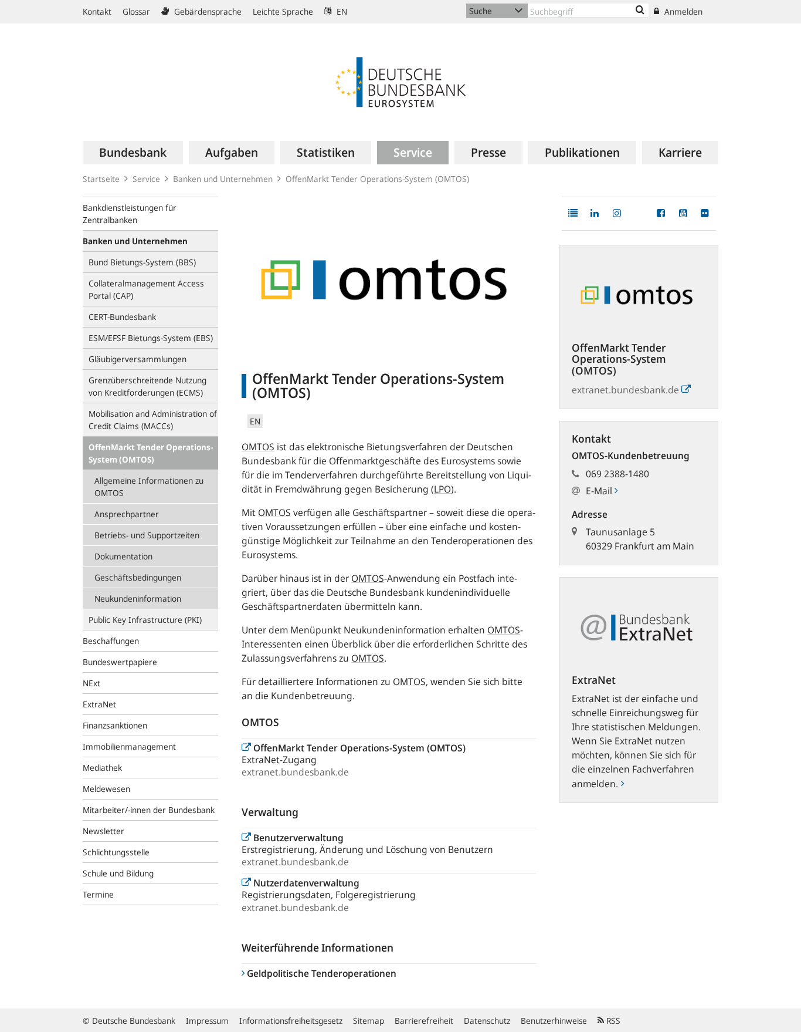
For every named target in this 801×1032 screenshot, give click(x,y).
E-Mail (600, 490)
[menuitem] (133, 152)
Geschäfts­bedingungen (137, 577)
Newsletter (103, 831)
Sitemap (368, 1020)
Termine (98, 894)
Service (146, 178)
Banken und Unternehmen (223, 178)
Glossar (136, 11)
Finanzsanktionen (115, 725)
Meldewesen (106, 788)
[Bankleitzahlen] (640, 11)
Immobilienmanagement (129, 746)
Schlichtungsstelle (116, 852)
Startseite (101, 178)
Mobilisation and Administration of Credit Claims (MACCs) (153, 419)
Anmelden (682, 11)
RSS (612, 1020)
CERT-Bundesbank (122, 316)
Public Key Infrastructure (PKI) (145, 619)
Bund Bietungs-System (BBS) (142, 262)
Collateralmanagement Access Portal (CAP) (146, 289)
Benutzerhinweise (554, 1020)
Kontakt (97, 11)
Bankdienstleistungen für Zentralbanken (130, 213)
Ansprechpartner (126, 514)
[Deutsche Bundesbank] (400, 81)
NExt (91, 683)
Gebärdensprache (207, 11)
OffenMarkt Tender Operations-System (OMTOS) (151, 453)
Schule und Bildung (118, 873)
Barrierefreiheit (424, 1020)
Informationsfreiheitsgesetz (290, 1020)
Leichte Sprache (283, 11)
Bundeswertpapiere (120, 661)
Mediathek (102, 767)
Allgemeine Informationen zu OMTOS (148, 486)
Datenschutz (487, 1020)
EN (340, 11)
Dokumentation (123, 556)
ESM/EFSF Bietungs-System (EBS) (151, 337)
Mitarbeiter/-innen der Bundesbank (149, 809)
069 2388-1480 (617, 473)
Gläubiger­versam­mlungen (137, 359)
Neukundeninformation (137, 598)
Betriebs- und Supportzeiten (146, 535)
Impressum (207, 1020)
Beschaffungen (111, 640)
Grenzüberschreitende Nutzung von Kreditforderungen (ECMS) (147, 386)
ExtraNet (99, 704)
